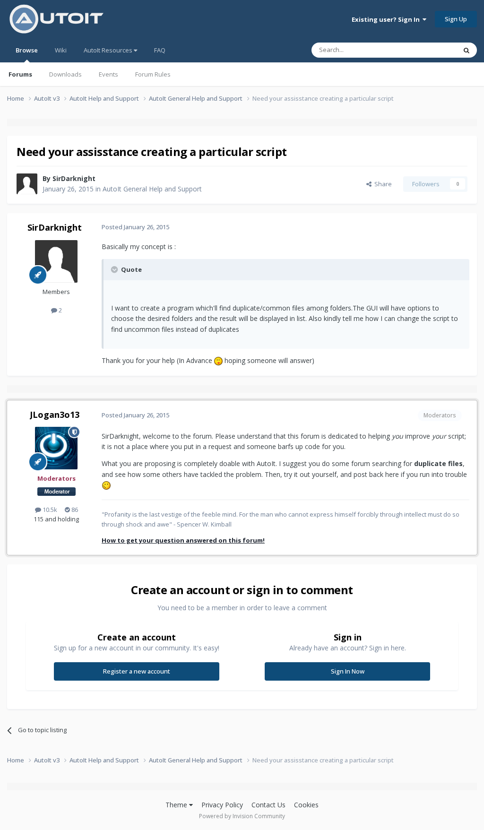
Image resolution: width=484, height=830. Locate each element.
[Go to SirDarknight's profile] (27, 183)
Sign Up (456, 19)
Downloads (65, 74)
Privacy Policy (222, 804)
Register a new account (136, 671)
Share (382, 184)
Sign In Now (347, 671)
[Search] (466, 50)
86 (74, 509)
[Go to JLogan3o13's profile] (56, 448)
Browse (27, 50)
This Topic (429, 50)
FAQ (159, 50)
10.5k (49, 509)
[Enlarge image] (218, 360)
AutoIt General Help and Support (152, 188)
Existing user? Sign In (387, 19)
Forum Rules (153, 74)
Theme (177, 804)
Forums (20, 74)
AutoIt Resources (109, 50)
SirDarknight (73, 178)
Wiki (61, 50)
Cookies (306, 804)
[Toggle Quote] (115, 269)
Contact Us (268, 804)
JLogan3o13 (54, 414)
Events (108, 74)
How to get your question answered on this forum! (183, 540)
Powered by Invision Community (242, 816)
